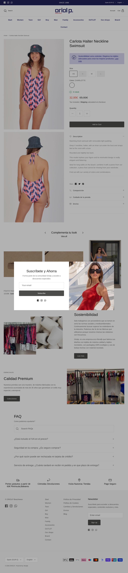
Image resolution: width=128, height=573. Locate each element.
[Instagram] (41, 300)
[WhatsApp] (45, 300)
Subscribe (42, 293)
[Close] (111, 264)
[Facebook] (38, 300)
